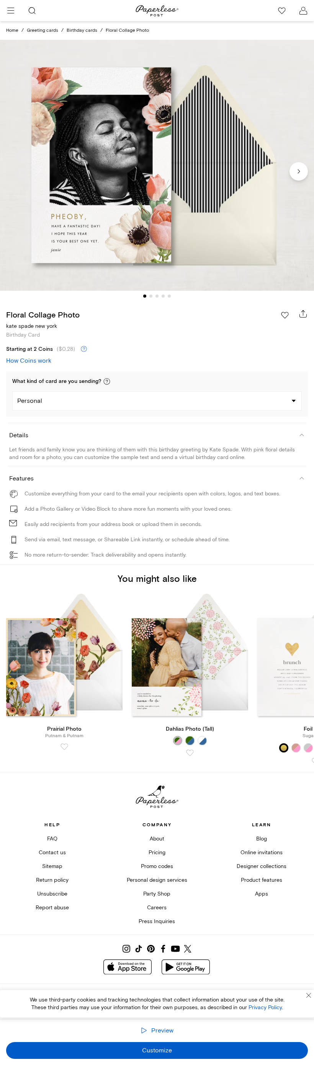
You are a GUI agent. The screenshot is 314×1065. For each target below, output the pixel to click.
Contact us (52, 852)
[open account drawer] (303, 10)
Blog (261, 838)
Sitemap (52, 866)
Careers (157, 907)
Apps (261, 894)
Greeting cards (42, 30)
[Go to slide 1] (144, 296)
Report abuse (52, 907)
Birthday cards (82, 30)
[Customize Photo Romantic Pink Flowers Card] (157, 165)
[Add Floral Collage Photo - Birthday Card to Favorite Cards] (284, 315)
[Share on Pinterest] (150, 949)
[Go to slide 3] (157, 296)
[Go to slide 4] (163, 296)
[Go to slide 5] (169, 296)
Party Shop (156, 894)
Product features (261, 880)
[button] (107, 381)
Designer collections (261, 866)
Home (12, 30)
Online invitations (261, 852)
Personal (29, 401)
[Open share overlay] (303, 313)
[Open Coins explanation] (83, 349)
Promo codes (157, 866)
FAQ (52, 838)
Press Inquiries (157, 921)
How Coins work (28, 361)
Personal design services (157, 880)
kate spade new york (31, 326)
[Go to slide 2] (150, 296)
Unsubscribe (52, 894)
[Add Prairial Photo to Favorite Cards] (64, 746)
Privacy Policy (265, 1007)
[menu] (10, 10)
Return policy (52, 880)
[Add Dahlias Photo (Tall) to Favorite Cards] (190, 752)
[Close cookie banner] (308, 995)
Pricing (157, 852)
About (157, 838)
